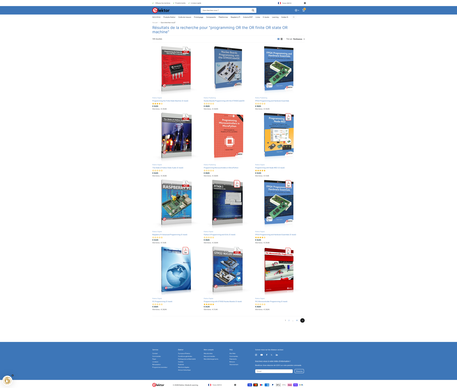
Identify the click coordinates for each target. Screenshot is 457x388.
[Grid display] (278, 39)
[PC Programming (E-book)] (177, 271)
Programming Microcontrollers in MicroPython (221, 168)
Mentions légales (183, 367)
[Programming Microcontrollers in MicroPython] (228, 137)
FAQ (231, 350)
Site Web (232, 353)
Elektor (180, 350)
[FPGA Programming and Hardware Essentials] (280, 70)
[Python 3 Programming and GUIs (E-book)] (228, 204)
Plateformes (223, 17)
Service (155, 350)
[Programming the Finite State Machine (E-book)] (177, 70)
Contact (155, 353)
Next (302, 320)
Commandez (156, 356)
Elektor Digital (157, 98)
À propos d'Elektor (184, 353)
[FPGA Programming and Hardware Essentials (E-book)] (280, 204)
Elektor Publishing (210, 98)
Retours (232, 362)
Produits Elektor (169, 17)
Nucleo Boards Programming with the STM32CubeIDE (224, 101)
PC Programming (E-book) (162, 301)
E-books (266, 17)
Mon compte (209, 350)
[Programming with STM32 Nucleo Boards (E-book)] (228, 271)
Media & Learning (191, 385)
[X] (271, 355)
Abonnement (233, 364)
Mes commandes (209, 356)
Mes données (208, 353)
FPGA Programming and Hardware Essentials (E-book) (275, 235)
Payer (154, 359)
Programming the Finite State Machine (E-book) (170, 101)
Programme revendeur (159, 367)
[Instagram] (256, 355)
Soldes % (284, 17)
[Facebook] (266, 355)
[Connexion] (297, 10)
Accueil (155, 22)
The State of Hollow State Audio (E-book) (167, 168)
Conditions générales (185, 356)
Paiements (233, 359)
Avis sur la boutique (184, 370)
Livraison (155, 362)
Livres (258, 17)
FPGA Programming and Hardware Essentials (272, 101)
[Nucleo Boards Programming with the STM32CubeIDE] (228, 70)
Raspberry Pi (235, 17)
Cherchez (253, 10)
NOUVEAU (156, 17)
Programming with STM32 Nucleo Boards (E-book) (223, 301)
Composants (211, 17)
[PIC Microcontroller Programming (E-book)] (280, 271)
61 (297, 320)
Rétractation (156, 364)
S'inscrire (299, 371)
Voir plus (293, 17)
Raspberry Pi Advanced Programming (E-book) (169, 235)
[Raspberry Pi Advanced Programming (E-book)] (177, 204)
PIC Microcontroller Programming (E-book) (271, 301)
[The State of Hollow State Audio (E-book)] (177, 137)
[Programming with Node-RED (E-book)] (280, 137)
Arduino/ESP (248, 17)
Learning (275, 17)
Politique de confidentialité (187, 359)
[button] (7, 381)
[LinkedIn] (277, 355)
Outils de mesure (184, 17)
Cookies (180, 362)
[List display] (282, 39)
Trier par (289, 39)
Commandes (233, 356)
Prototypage (198, 17)
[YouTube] (262, 355)
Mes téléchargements (211, 359)
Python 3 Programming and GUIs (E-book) (220, 235)
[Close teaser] (13, 375)
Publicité (181, 364)
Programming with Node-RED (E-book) (270, 168)
